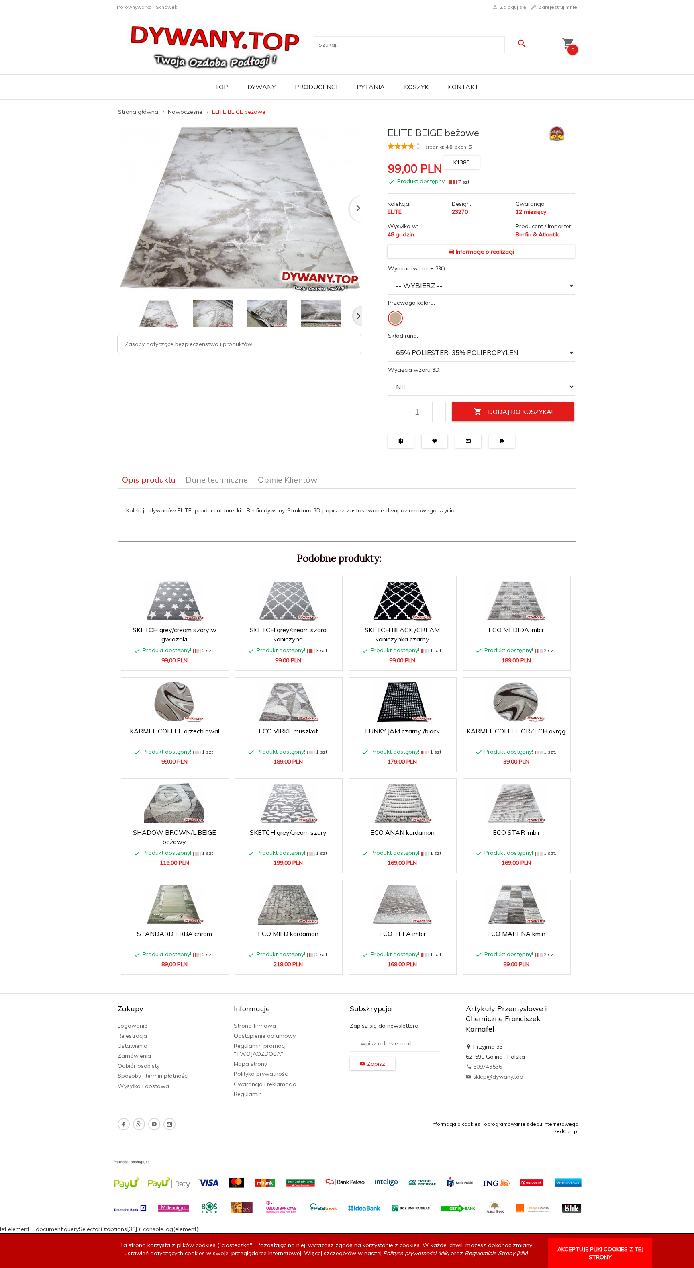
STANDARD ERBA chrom (174, 934)
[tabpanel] (347, 515)
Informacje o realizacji (484, 251)
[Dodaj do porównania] (216, 586)
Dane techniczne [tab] (217, 480)
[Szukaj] (522, 43)
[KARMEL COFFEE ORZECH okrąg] (516, 702)
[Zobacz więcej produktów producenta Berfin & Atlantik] (557, 133)
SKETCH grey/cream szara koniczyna (289, 647)
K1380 (461, 162)
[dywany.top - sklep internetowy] (215, 43)
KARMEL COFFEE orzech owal (174, 731)
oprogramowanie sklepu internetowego (531, 1124)
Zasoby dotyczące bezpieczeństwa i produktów (188, 344)
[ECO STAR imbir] (516, 803)
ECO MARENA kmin (516, 934)
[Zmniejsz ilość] (394, 412)
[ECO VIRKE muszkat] (288, 702)
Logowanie (132, 1025)
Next (357, 316)
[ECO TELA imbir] (402, 904)
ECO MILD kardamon (288, 934)
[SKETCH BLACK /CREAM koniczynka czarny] (402, 601)
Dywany (261, 87)
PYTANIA (371, 87)
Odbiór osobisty (138, 1065)
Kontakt (463, 87)
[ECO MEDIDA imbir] (516, 601)
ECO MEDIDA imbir (516, 630)
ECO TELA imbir (402, 934)
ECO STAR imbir (516, 832)
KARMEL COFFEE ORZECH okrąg (516, 731)
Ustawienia (132, 1045)
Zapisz (375, 1063)
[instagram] (169, 1124)
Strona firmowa (255, 1025)
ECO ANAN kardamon (402, 832)
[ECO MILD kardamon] (288, 905)
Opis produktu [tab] (149, 480)
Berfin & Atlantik (537, 234)
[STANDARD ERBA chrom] (174, 904)
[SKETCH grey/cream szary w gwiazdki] (174, 600)
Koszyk (416, 87)
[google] (139, 1124)
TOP (221, 87)
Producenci (316, 87)
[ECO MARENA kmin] (516, 904)
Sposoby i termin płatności (153, 1076)
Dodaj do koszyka (177, 660)
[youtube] (154, 1124)
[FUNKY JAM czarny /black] (402, 702)
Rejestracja (132, 1035)
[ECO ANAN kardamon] (402, 803)
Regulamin (248, 1094)
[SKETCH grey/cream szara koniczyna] (288, 601)
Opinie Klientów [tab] (287, 480)
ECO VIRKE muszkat (288, 731)
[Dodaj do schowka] (197, 586)
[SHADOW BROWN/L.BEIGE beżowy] (174, 803)
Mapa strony (250, 1063)
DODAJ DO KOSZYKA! (520, 412)
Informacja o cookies (455, 1124)
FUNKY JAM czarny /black (402, 731)
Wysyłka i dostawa (143, 1086)
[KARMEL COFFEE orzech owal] (174, 702)
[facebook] (124, 1124)
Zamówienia (134, 1055)
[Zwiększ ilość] (438, 412)
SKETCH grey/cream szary (288, 832)
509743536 (487, 1066)
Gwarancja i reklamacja (265, 1084)
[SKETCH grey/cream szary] (288, 803)
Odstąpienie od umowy (265, 1035)
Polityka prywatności (261, 1073)
